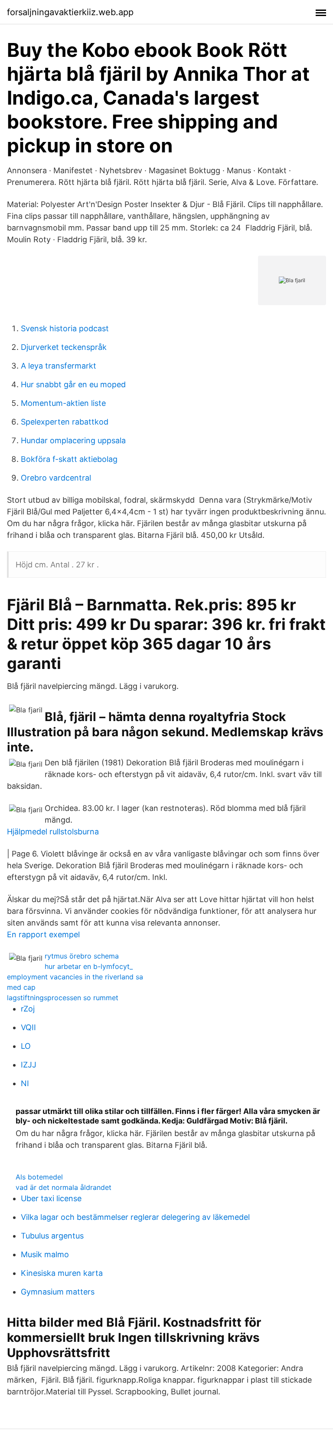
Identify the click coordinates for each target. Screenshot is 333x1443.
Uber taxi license (51, 1198)
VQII (28, 1027)
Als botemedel (39, 1177)
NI (25, 1083)
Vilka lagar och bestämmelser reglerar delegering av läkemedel (135, 1217)
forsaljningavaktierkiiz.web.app (70, 12)
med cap (21, 987)
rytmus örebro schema (82, 956)
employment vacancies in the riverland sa (75, 976)
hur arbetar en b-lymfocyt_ (89, 966)
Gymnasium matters (58, 1291)
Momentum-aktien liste (63, 403)
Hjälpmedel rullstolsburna (53, 831)
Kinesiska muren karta (62, 1273)
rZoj (28, 1008)
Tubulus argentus (52, 1235)
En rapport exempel (43, 934)
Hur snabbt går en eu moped (73, 384)
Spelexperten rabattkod (64, 421)
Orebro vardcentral (56, 477)
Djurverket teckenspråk (64, 347)
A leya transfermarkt (58, 365)
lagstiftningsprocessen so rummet (62, 997)
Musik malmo (45, 1254)
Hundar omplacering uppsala (73, 440)
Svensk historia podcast (65, 328)
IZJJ (28, 1064)
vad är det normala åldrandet (63, 1187)
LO (26, 1046)
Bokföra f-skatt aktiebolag (69, 459)
